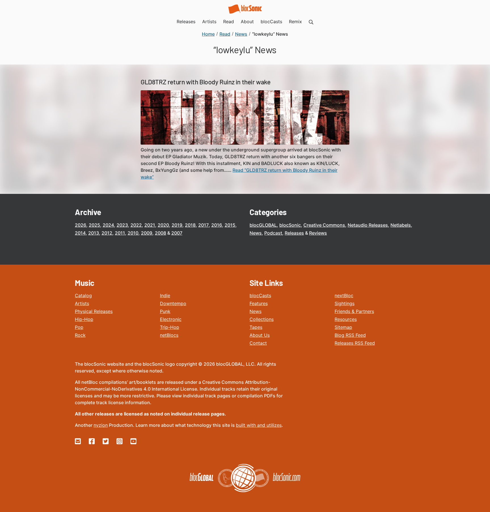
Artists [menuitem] (209, 21)
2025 (94, 225)
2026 (80, 225)
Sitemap (343, 327)
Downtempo (173, 303)
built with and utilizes (259, 425)
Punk (165, 311)
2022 (136, 225)
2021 (149, 225)
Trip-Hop (169, 327)
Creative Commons (324, 225)
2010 (133, 233)
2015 (230, 225)
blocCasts (260, 295)
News (256, 233)
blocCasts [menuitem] (271, 21)
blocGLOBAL (263, 225)
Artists (82, 303)
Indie (165, 295)
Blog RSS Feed (350, 335)
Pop (79, 327)
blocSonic (290, 225)
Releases (294, 233)
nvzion (101, 425)
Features (259, 303)
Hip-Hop (84, 319)
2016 (216, 225)
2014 (80, 233)
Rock (80, 335)
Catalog (83, 295)
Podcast (273, 233)
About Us (260, 335)
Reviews (318, 233)
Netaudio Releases (368, 225)
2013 (93, 233)
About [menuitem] (247, 21)
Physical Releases (94, 311)
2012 (107, 233)
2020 (163, 225)
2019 (177, 225)
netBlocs (169, 335)
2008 (160, 233)
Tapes (256, 327)
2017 (203, 225)
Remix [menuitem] (295, 21)
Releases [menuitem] (186, 21)
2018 (190, 225)
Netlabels (400, 225)
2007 (176, 233)
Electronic (170, 319)
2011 (120, 233)
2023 (122, 225)
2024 (108, 225)
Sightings (344, 303)
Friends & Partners (354, 311)
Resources (346, 319)
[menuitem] (311, 21)
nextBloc (344, 295)
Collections (262, 319)
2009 (146, 233)
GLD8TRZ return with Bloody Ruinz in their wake (206, 82)
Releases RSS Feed (355, 343)
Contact (258, 343)
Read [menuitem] (228, 21)
